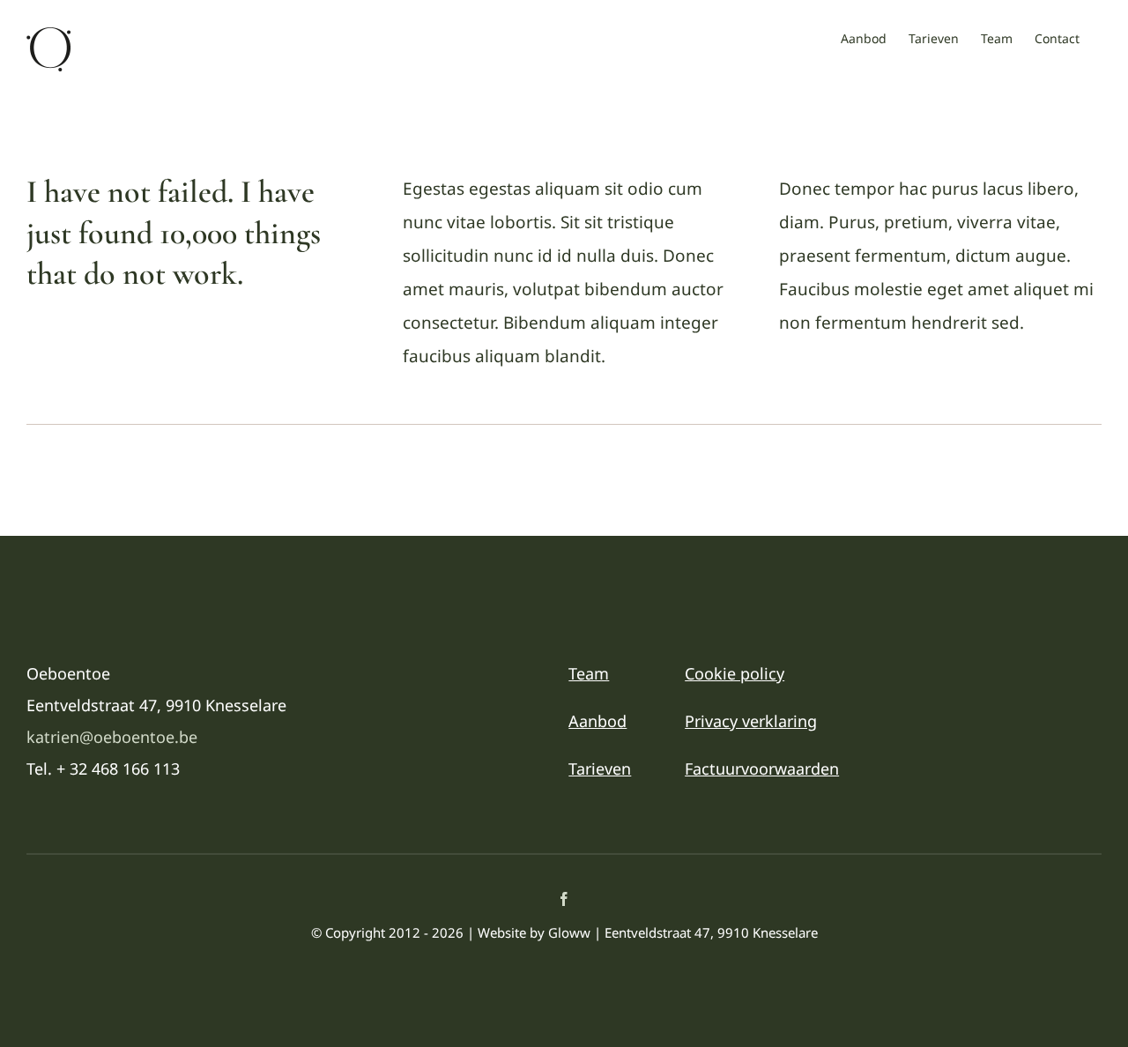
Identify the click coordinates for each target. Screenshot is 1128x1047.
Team (588, 673)
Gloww (569, 932)
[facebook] (564, 899)
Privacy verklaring (751, 720)
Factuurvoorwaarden (762, 768)
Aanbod (597, 720)
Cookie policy (734, 673)
